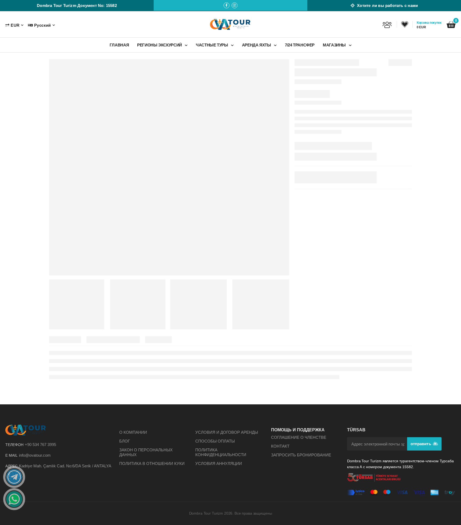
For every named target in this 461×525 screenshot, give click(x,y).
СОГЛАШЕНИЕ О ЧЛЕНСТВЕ (298, 437)
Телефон (14, 445)
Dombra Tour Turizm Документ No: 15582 (77, 5)
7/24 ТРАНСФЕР (300, 45)
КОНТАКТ (280, 446)
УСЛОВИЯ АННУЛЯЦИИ (218, 463)
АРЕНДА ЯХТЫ (257, 45)
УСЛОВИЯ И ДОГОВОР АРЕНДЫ (226, 432)
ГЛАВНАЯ (119, 45)
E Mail (11, 455)
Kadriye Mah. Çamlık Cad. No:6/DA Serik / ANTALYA (65, 466)
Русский (42, 25)
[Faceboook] (226, 5)
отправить (421, 443)
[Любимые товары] (404, 24)
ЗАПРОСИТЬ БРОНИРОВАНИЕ (301, 455)
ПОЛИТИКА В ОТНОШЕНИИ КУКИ (152, 463)
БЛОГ (124, 441)
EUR (15, 25)
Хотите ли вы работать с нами (387, 5)
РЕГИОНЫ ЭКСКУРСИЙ (160, 45)
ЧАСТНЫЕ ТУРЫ (212, 45)
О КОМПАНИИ (133, 432)
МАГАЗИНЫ (335, 45)
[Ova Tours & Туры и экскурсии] (230, 24)
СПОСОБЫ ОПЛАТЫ (215, 441)
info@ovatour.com (35, 455)
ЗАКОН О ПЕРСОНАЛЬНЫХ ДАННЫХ (146, 452)
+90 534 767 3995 (40, 444)
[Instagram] (234, 5)
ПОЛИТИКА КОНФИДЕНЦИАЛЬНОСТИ (220, 452)
